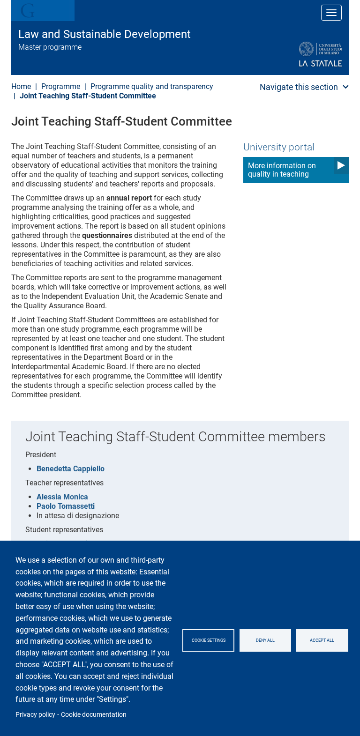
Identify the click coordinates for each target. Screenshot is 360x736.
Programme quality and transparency (151, 86)
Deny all (265, 640)
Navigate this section (299, 87)
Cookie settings (208, 640)
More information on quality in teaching (282, 169)
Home (21, 86)
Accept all (322, 640)
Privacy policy (35, 714)
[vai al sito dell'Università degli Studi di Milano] (298, 54)
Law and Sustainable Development (104, 34)
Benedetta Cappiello (71, 468)
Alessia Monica (62, 496)
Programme (60, 86)
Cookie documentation (94, 714)
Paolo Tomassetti (66, 506)
